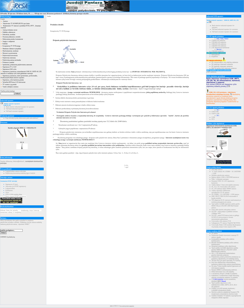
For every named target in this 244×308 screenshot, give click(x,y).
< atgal (126, 167)
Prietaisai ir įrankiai (8, 62)
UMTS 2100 (215, 113)
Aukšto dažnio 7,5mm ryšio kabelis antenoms (225, 185)
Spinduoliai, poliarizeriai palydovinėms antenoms (17, 65)
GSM (213, 117)
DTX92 (237, 223)
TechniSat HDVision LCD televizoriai (13, 82)
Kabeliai (4, 44)
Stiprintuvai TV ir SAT (9, 67)
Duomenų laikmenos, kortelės (11, 37)
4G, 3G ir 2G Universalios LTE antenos (223, 187)
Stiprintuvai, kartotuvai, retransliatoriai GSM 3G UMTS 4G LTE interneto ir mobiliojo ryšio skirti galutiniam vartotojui (21, 72)
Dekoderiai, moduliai (8, 34)
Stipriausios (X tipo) (11, 184)
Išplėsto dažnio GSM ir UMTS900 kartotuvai (225, 177)
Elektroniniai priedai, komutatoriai (12, 39)
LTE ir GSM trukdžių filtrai (13, 194)
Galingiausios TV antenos (219, 223)
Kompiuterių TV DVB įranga (11, 46)
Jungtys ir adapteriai (8, 41)
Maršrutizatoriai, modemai (10, 51)
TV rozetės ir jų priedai (9, 84)
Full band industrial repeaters (14, 109)
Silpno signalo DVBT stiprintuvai (15, 196)
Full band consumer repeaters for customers (225, 32)
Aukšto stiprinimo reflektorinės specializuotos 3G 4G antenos (220, 191)
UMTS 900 (214, 112)
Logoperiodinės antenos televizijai (15, 171)
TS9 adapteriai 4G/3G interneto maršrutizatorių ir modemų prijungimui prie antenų (226, 201)
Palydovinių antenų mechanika (11, 60)
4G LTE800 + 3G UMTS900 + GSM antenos (225, 194)
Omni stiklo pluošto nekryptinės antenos (223, 210)
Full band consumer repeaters (15, 111)
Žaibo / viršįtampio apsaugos (220, 179)
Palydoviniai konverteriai (10, 55)
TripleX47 (230, 223)
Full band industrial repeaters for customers (225, 29)
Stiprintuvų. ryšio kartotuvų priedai (13, 80)
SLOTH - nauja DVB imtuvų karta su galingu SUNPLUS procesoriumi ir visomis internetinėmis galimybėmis (225, 217)
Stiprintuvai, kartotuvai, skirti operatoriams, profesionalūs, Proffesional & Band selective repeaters (19, 77)
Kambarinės (9, 190)
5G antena (214, 233)
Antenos (5, 21)
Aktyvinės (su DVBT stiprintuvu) (15, 186)
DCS (213, 119)
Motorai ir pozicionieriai (9, 53)
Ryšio (208, 151)
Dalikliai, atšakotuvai (8, 32)
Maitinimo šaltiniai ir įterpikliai (11, 49)
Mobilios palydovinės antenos (220, 175)
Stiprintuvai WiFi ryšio (9, 69)
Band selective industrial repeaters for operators (20, 107)
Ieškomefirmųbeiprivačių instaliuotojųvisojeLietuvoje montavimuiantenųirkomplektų (20, 211)
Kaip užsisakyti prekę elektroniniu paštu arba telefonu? (21, 118)
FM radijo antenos (217, 170)
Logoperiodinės (10, 188)
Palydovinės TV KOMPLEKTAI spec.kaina (16, 23)
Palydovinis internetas (9, 58)
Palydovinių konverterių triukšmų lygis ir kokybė (20, 173)
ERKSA (116, 306)
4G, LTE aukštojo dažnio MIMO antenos (223, 189)
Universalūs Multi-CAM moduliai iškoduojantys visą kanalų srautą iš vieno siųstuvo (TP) (226, 226)
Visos (7, 192)
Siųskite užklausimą (6, 161)
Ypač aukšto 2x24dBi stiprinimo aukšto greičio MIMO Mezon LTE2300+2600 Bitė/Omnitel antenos (225, 206)
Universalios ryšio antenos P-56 (221, 221)
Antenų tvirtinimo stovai (9, 30)
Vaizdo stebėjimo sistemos (10, 87)
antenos (213, 151)
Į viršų (126, 165)
